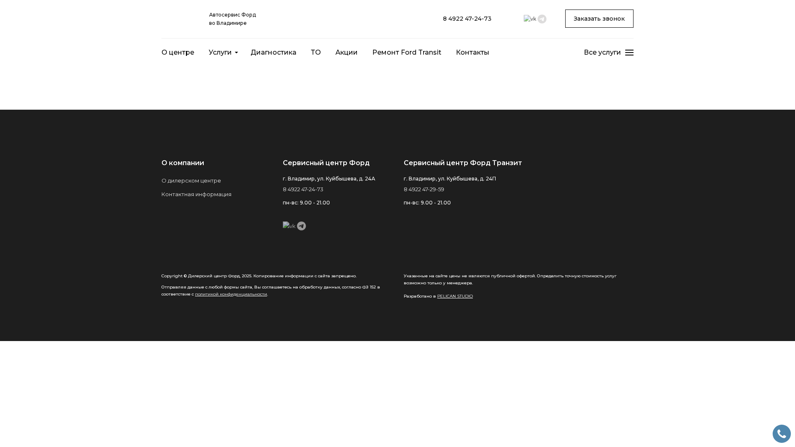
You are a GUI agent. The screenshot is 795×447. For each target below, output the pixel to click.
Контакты (472, 52)
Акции (346, 52)
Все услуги (602, 52)
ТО (316, 52)
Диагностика (273, 52)
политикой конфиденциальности (231, 294)
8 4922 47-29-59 (424, 189)
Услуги (220, 52)
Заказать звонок (599, 18)
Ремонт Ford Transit (406, 52)
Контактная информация (196, 194)
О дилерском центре (191, 180)
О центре (177, 52)
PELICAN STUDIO (455, 296)
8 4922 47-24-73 (467, 18)
